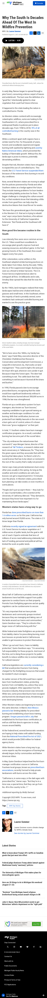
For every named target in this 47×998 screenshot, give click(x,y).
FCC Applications (10, 984)
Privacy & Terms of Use (12, 980)
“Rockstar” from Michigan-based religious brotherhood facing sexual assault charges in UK (21, 893)
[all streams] (44, 995)
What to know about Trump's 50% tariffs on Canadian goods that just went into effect (22, 854)
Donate (40, 3)
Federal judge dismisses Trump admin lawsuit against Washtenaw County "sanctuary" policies (23, 864)
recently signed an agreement (24, 526)
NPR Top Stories (15, 806)
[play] (3, 995)
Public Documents (10, 966)
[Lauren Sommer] (7, 825)
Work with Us (8, 961)
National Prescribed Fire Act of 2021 (25, 736)
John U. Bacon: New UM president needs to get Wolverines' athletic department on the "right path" (22, 903)
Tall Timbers (17, 447)
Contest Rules (9, 975)
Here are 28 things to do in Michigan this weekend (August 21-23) (22, 883)
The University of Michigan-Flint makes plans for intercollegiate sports (21, 873)
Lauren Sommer (15, 31)
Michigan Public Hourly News (14, 970)
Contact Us (8, 956)
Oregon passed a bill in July (22, 716)
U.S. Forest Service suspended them (28, 170)
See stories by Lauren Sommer (26, 833)
